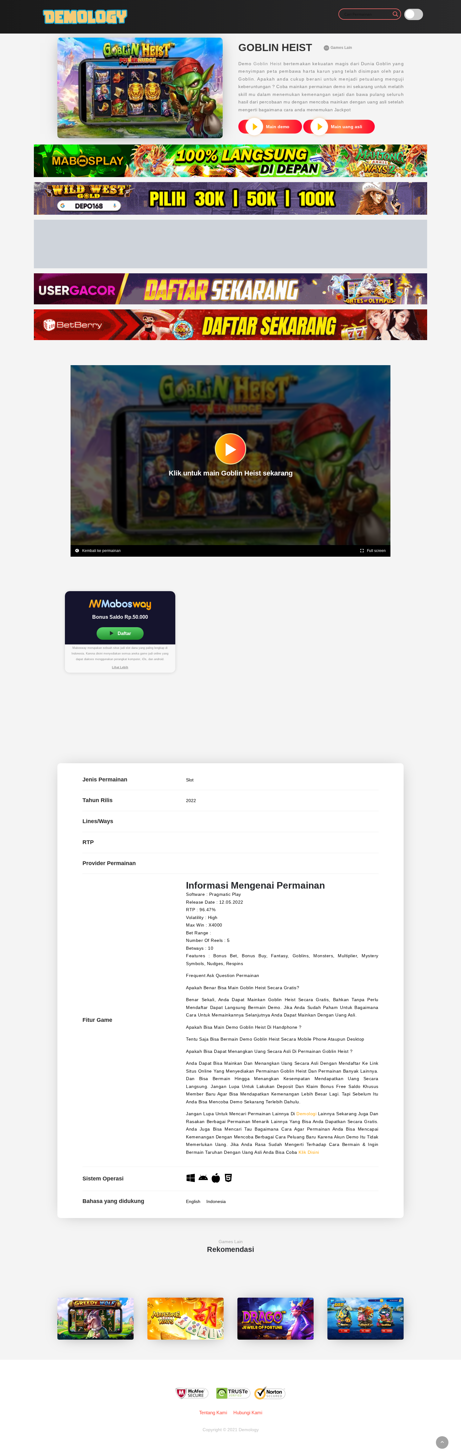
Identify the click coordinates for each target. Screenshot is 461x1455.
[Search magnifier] (395, 14)
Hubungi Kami (247, 1412)
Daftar (123, 633)
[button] (120, 667)
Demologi (306, 1113)
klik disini (309, 1152)
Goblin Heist (267, 63)
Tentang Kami (213, 1412)
